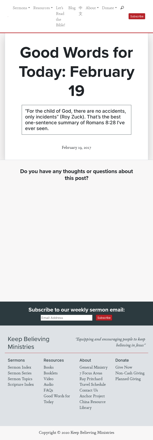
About (91, 7)
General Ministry (93, 367)
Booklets (51, 373)
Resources (41, 7)
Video (48, 378)
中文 (80, 10)
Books (49, 367)
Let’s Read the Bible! (60, 16)
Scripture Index (21, 384)
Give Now (123, 367)
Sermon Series (19, 373)
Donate (108, 7)
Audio (48, 384)
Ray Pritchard (90, 378)
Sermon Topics (20, 378)
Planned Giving (128, 378)
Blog (72, 7)
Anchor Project (92, 396)
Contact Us (88, 390)
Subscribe (136, 16)
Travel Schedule (92, 384)
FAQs (48, 390)
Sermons (20, 7)
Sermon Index (19, 367)
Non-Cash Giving (129, 373)
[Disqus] (76, 238)
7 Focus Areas (90, 373)
